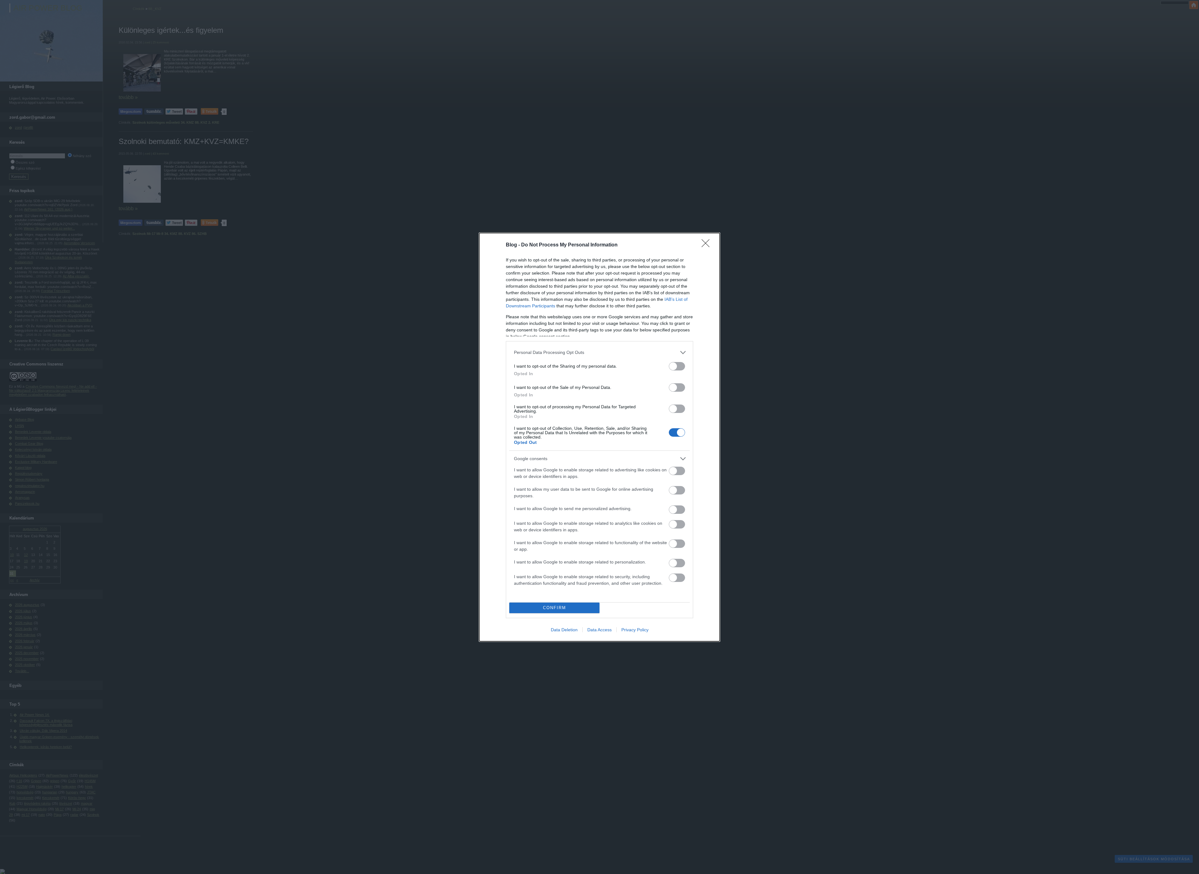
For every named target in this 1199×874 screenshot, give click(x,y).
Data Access (599, 629)
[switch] (677, 366)
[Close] (707, 245)
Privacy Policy (635, 629)
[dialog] (599, 437)
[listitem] (599, 352)
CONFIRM (554, 607)
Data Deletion (564, 629)
